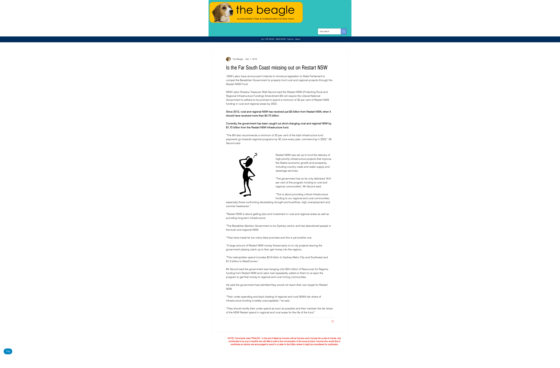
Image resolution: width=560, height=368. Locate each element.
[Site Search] (343, 31)
